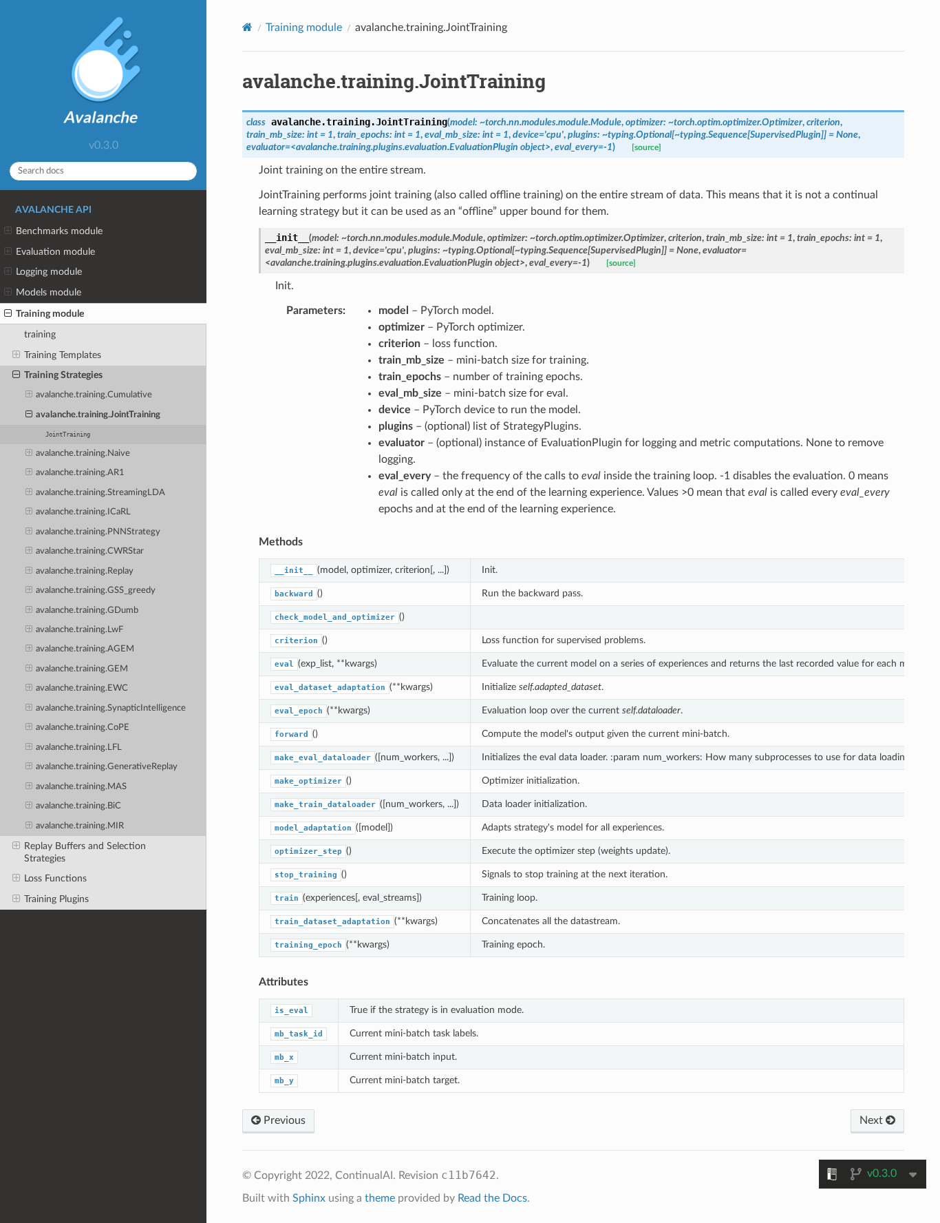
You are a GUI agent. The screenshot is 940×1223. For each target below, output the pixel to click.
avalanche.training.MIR (80, 826)
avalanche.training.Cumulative (94, 394)
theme (380, 1198)
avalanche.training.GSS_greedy (96, 590)
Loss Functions (55, 878)
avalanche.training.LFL (79, 747)
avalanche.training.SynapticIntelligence (111, 708)
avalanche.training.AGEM (85, 649)
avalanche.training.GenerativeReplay (107, 766)
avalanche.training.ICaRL (83, 512)
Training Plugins (56, 899)
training (40, 334)
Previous (283, 1120)
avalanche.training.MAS (81, 786)
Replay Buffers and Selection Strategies (85, 852)
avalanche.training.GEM (82, 669)
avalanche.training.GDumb (87, 610)
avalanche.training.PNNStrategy (98, 531)
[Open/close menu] (8, 231)
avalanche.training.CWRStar (90, 551)
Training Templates (62, 355)
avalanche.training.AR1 (80, 472)
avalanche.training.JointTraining (98, 414)
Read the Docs (492, 1198)
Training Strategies (63, 375)
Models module (48, 292)
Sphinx (308, 1198)
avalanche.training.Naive (83, 453)
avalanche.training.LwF (79, 629)
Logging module (49, 271)
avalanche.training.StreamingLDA (100, 492)
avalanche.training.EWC (82, 688)
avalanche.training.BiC (78, 806)
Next (872, 1120)
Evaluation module (55, 252)
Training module (50, 314)
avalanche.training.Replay (84, 571)
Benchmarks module (59, 231)
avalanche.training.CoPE (82, 727)
